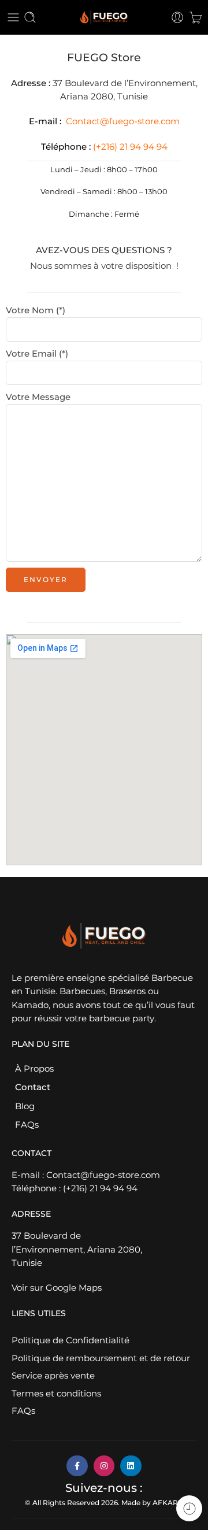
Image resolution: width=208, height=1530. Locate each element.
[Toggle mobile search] (30, 17)
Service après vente (53, 1375)
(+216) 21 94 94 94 (100, 1188)
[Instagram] (104, 1465)
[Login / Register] (177, 17)
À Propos (34, 1069)
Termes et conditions (56, 1393)
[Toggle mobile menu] (13, 17)
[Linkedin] (130, 1465)
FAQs (27, 1125)
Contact (32, 1087)
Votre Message (38, 397)
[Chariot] (195, 17)
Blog (25, 1106)
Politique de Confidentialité (70, 1340)
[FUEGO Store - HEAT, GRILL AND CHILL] (104, 17)
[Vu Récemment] (189, 1508)
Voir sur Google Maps (57, 1288)
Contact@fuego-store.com (123, 121)
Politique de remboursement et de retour (101, 1358)
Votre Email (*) (37, 354)
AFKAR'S (168, 1502)
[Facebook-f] (76, 1465)
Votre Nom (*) (35, 310)
